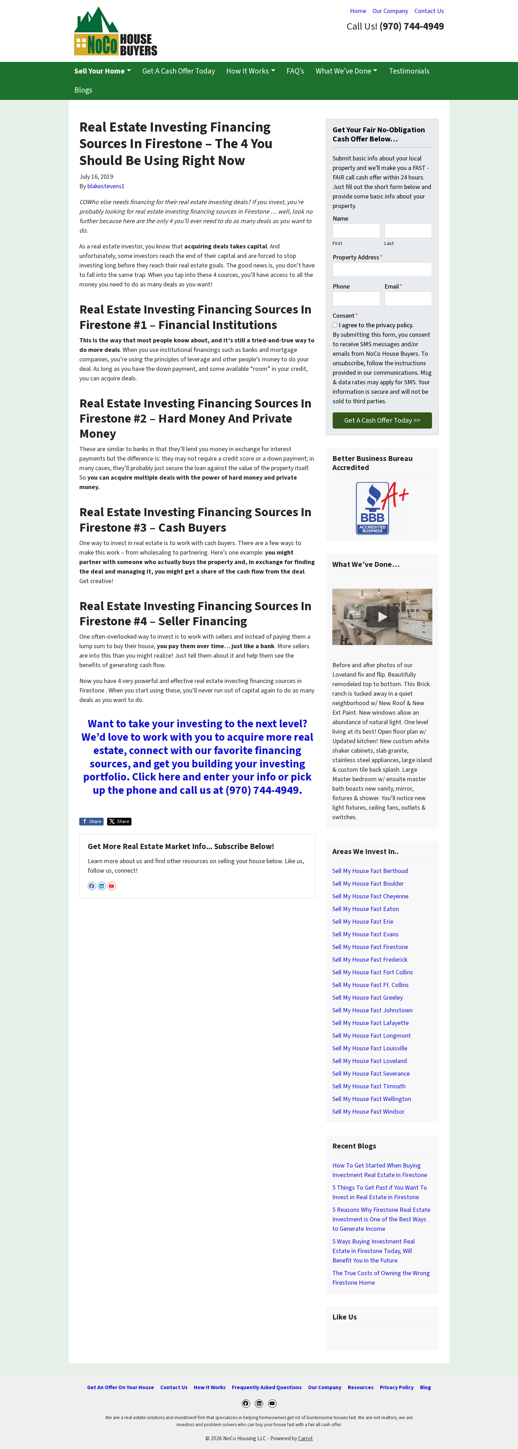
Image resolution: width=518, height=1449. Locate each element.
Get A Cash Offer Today (178, 71)
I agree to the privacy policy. (376, 325)
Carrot (305, 1438)
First (337, 243)
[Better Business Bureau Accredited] (382, 508)
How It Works (247, 71)
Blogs (83, 90)
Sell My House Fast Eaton (365, 909)
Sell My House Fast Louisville (369, 1048)
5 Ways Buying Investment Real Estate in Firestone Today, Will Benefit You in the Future (373, 1251)
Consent (345, 315)
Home (358, 11)
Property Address (358, 257)
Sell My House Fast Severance (371, 1073)
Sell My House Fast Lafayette (370, 1023)
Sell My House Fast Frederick (369, 959)
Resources (361, 1387)
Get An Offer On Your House (120, 1387)
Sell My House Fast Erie (362, 921)
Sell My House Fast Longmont (371, 1035)
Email (393, 286)
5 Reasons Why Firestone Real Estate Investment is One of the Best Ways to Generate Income (381, 1219)
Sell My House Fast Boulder (368, 883)
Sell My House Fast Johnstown (372, 1010)
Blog (425, 1387)
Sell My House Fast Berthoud (370, 871)
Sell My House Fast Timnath (369, 1086)
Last (389, 243)
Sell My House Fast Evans (365, 934)
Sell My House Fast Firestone (370, 947)
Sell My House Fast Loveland (369, 1061)
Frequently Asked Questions (267, 1387)
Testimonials (409, 71)
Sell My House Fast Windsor (368, 1111)
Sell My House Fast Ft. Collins (370, 985)
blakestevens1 (106, 186)
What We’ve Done (343, 71)
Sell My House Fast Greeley (367, 997)
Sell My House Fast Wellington (371, 1099)
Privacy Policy (397, 1387)
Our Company (390, 11)
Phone (341, 286)
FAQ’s (295, 71)
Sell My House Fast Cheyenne (370, 896)
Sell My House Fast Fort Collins (372, 972)
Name (340, 218)
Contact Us (429, 11)
